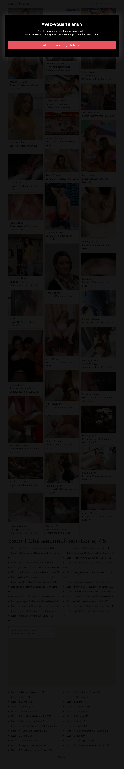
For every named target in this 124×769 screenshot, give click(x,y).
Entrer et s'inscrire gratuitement (62, 45)
